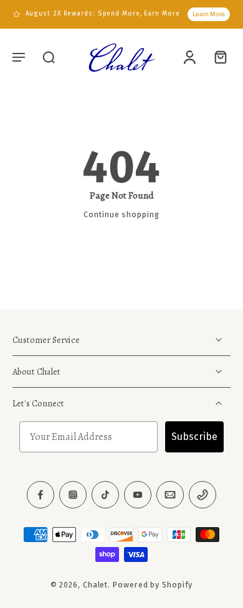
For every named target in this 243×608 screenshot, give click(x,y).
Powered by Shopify (153, 585)
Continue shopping (121, 214)
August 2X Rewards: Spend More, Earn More (103, 13)
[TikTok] (105, 495)
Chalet (95, 585)
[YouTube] (137, 495)
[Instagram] (73, 495)
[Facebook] (40, 495)
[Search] (48, 56)
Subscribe (194, 437)
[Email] (170, 495)
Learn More (209, 14)
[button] (18, 57)
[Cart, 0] (217, 56)
